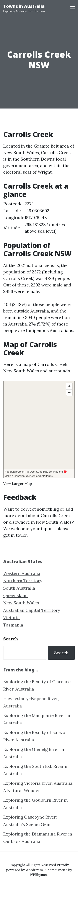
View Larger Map (17, 483)
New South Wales (21, 602)
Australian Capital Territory (31, 610)
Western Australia (21, 573)
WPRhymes (38, 875)
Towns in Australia (24, 6)
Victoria (11, 617)
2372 (29, 203)
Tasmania (13, 625)
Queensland (15, 595)
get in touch (15, 535)
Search (10, 638)
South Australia (19, 588)
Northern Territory (22, 580)
